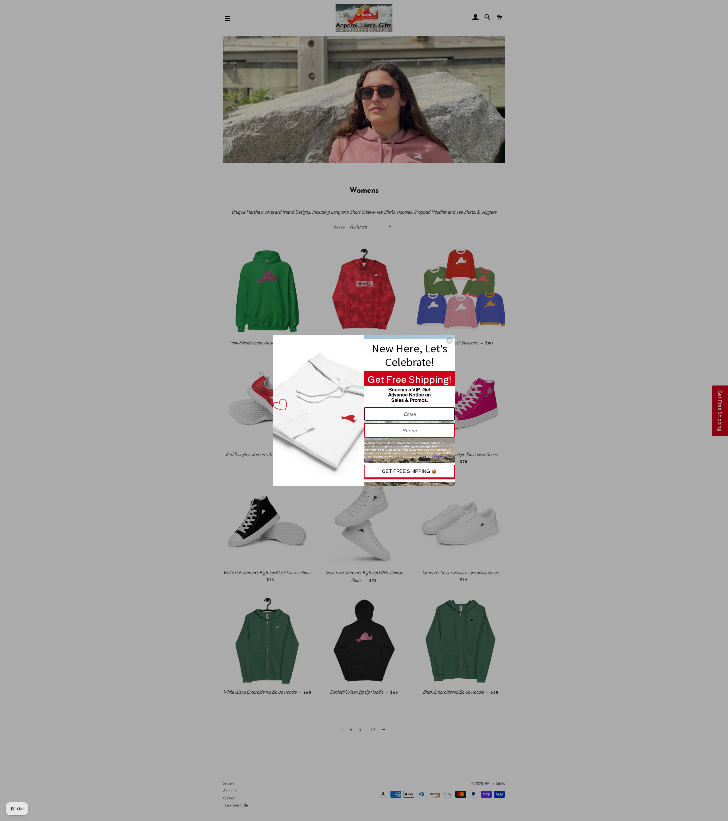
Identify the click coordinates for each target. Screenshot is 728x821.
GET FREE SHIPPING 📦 (409, 470)
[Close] (449, 340)
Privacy (368, 460)
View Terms (440, 456)
